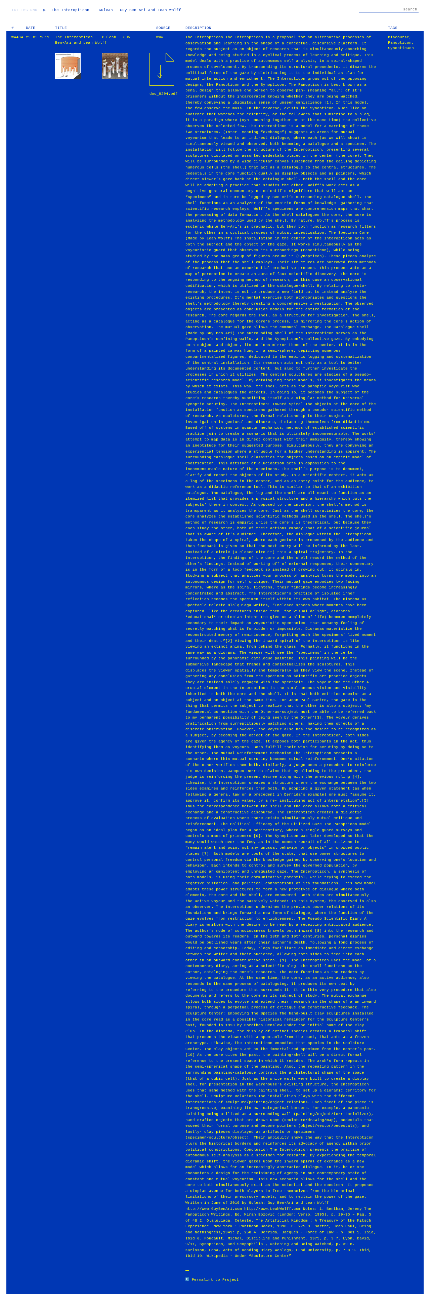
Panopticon (400, 43)
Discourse (398, 37)
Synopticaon (401, 48)
